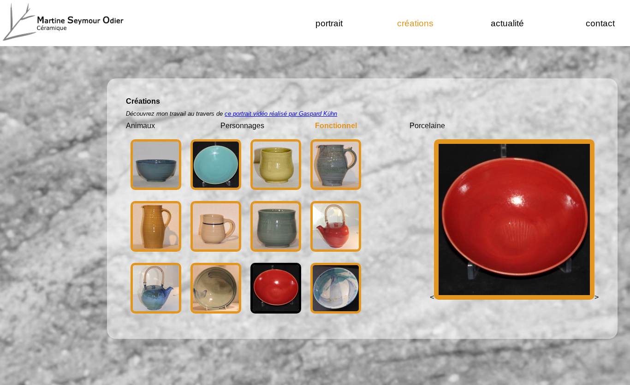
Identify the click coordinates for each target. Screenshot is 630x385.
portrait (329, 23)
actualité (507, 23)
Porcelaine (427, 126)
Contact (600, 23)
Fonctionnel (336, 126)
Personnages (242, 126)
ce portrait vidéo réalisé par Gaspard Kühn (281, 113)
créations (415, 23)
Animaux (140, 126)
